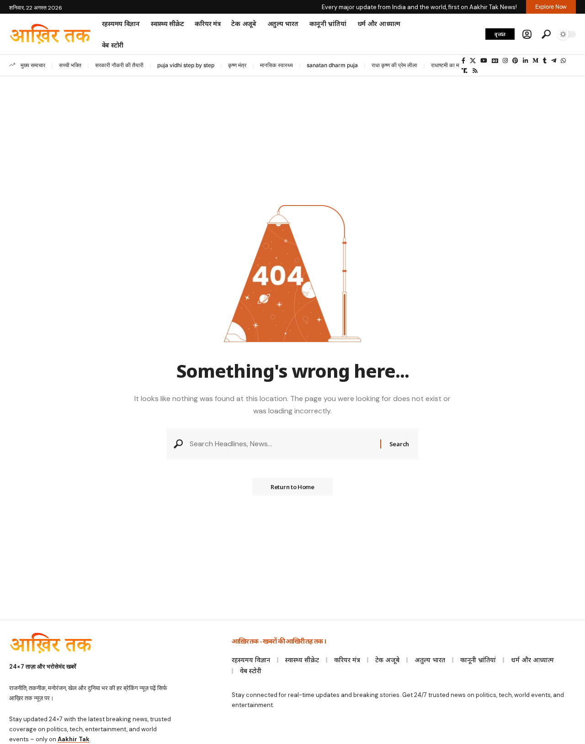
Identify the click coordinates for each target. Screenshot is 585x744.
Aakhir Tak (74, 739)
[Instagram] (505, 61)
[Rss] (475, 71)
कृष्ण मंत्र (237, 65)
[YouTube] (483, 61)
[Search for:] (281, 443)
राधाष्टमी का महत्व (448, 65)
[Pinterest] (515, 61)
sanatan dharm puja (332, 65)
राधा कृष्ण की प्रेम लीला (394, 65)
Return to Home (292, 487)
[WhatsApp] (563, 61)
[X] (473, 61)
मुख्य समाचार (33, 65)
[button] (526, 34)
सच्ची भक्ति (70, 65)
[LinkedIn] (525, 61)
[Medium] (535, 61)
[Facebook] (463, 61)
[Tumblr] (545, 61)
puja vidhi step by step (185, 65)
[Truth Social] (464, 71)
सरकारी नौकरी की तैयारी (119, 65)
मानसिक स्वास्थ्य (276, 65)
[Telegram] (553, 61)
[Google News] (494, 61)
